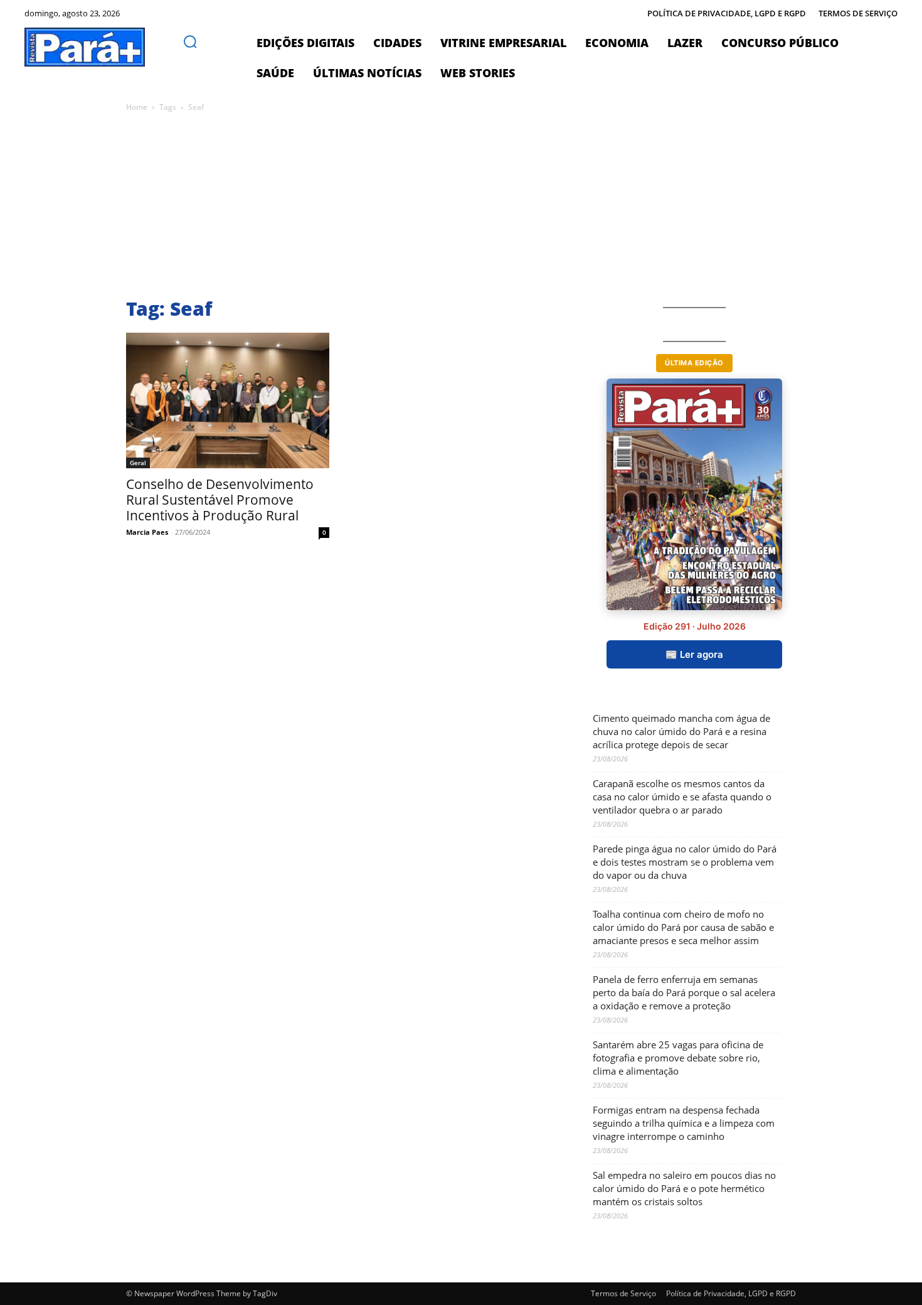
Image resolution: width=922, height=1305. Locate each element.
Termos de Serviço (623, 1293)
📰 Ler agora (694, 654)
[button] (190, 41)
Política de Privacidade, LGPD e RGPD (731, 1293)
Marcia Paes (147, 532)
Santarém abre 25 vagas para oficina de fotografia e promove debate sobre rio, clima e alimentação (678, 1057)
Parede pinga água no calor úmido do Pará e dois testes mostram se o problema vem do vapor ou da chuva (684, 861)
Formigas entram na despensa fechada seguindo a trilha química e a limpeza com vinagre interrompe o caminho (684, 1123)
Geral (138, 462)
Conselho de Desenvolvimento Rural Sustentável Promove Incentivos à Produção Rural (220, 499)
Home (136, 107)
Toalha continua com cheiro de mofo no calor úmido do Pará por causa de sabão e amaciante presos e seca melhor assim (683, 927)
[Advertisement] (502, 208)
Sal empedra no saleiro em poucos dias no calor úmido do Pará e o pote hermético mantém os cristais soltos (684, 1188)
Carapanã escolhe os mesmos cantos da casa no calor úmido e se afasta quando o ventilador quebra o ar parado (682, 796)
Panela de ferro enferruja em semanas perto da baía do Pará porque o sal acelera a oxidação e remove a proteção (684, 992)
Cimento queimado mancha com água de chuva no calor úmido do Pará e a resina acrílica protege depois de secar (681, 731)
